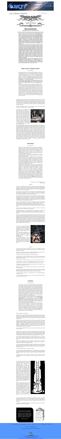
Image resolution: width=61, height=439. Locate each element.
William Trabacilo (34, 426)
